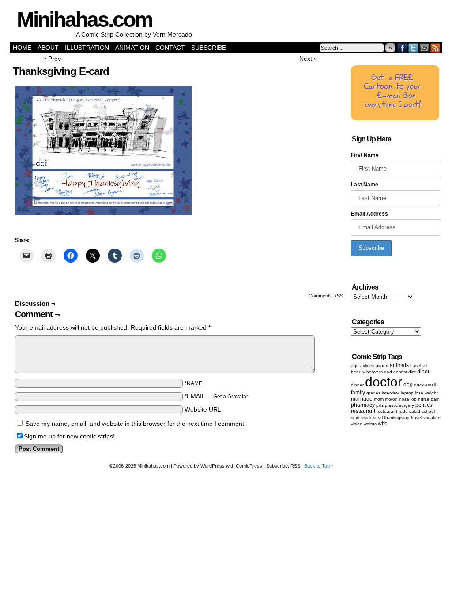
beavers (374, 371)
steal (378, 417)
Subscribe (208, 47)
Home (22, 47)
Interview (390, 392)
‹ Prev (52, 58)
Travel (416, 417)
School (428, 411)
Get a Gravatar (230, 397)
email (430, 385)
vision (356, 423)
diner (423, 371)
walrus (370, 423)
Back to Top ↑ (319, 465)
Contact (170, 47)
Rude (403, 411)
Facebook (402, 47)
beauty (358, 371)
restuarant (387, 411)
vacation (432, 417)
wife (383, 423)
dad (388, 371)
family (358, 393)
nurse (423, 399)
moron (391, 399)
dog (408, 385)
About (48, 47)
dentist (400, 371)
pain (435, 399)
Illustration (87, 47)
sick (368, 417)
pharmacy (363, 405)
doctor (383, 382)
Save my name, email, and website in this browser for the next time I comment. (136, 423)
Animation (132, 47)
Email (424, 47)
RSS (435, 47)
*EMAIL (216, 396)
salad (414, 411)
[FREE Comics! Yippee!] (395, 118)
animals (399, 365)
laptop (407, 392)
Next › (307, 58)
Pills (380, 405)
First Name (365, 155)
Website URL (203, 409)
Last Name (364, 185)
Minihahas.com (84, 19)
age (355, 365)
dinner (357, 385)
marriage (362, 399)
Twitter (413, 47)
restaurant (363, 411)
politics (423, 405)
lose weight (426, 392)
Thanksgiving (397, 417)
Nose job (408, 399)
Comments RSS (326, 295)
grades (373, 392)
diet (412, 371)
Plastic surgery (399, 405)
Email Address (369, 214)
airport (382, 365)
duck (419, 385)
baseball (418, 365)
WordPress (212, 465)
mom (379, 399)
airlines (367, 365)
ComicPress (249, 465)
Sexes (357, 417)
